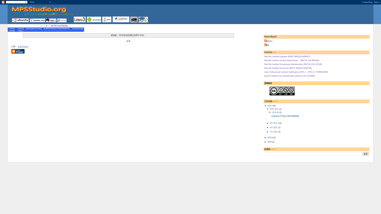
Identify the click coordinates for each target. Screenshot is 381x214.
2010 (269, 137)
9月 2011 (274, 123)
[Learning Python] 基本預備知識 (285, 116)
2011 (269, 106)
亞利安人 (269, 41)
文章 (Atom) (23, 46)
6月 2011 (274, 127)
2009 (269, 142)
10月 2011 (274, 109)
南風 (267, 45)
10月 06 (275, 112)
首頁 (128, 41)
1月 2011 (274, 132)
